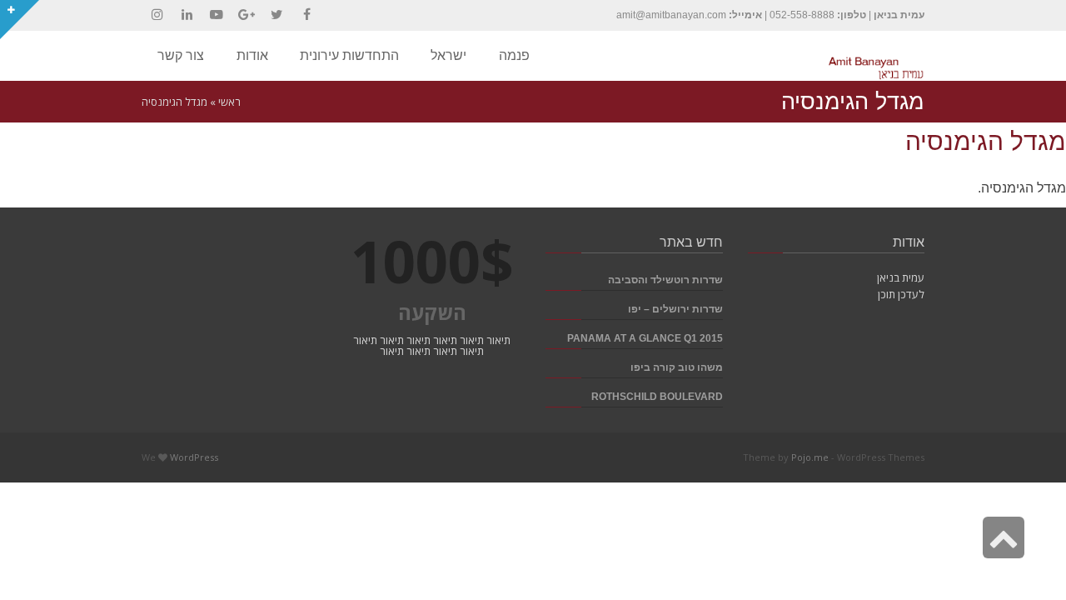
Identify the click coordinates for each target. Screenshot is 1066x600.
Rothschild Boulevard (657, 396)
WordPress (194, 457)
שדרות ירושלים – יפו (675, 308)
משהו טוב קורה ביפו (676, 367)
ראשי (229, 101)
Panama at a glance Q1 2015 (645, 337)
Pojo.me (810, 457)
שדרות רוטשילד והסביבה (665, 279)
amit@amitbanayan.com (671, 15)
